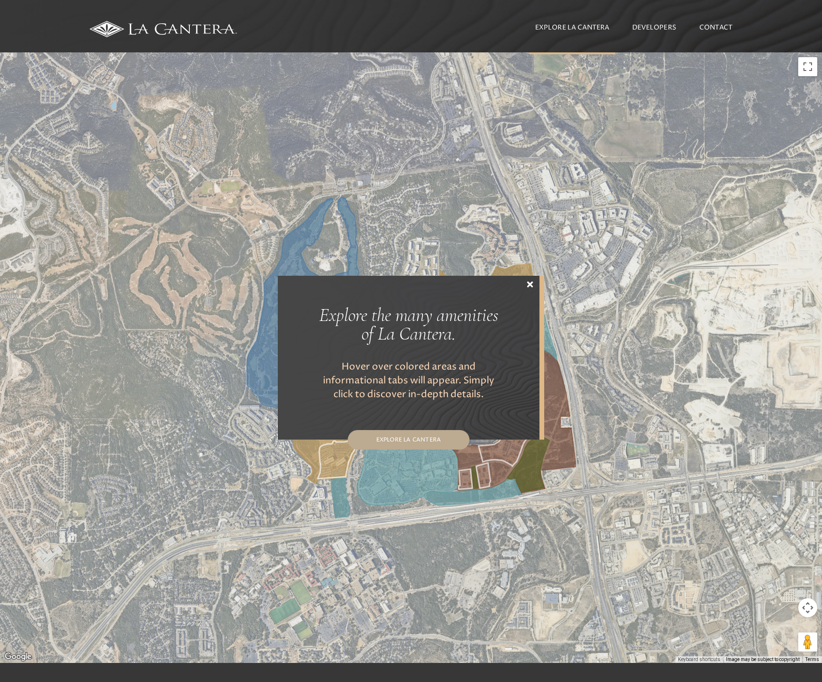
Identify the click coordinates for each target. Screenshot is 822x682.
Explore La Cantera (572, 27)
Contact (716, 27)
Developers (654, 27)
